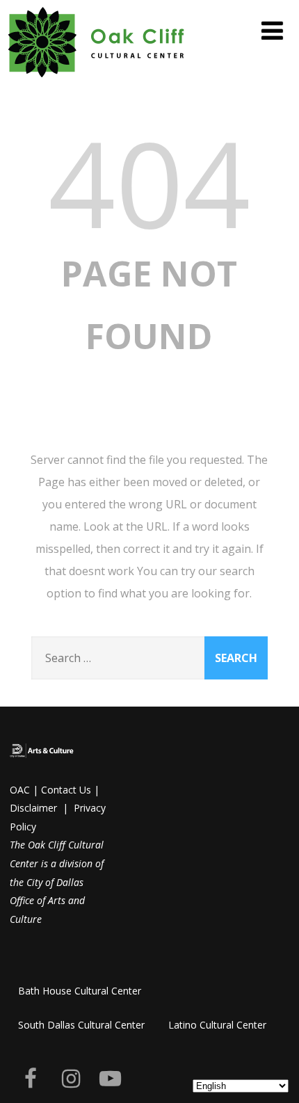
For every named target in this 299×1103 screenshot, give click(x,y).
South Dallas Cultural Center (81, 1024)
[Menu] (272, 30)
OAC (20, 789)
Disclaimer (33, 807)
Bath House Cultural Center (79, 990)
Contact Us (66, 789)
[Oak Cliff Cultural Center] (97, 80)
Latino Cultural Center (217, 1024)
